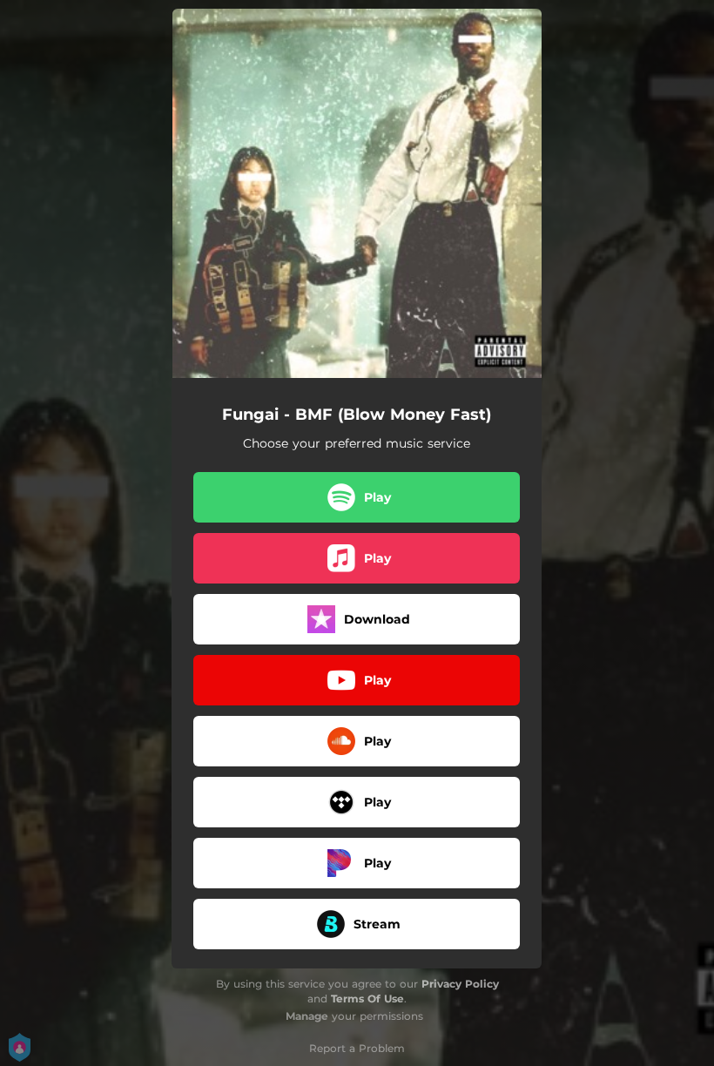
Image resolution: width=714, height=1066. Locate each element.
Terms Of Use (367, 998)
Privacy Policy (460, 983)
